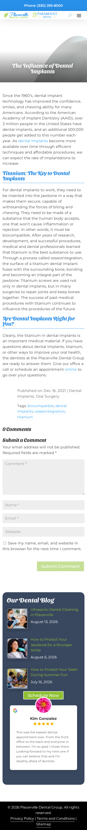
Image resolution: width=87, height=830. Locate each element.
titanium (25, 417)
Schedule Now (43, 695)
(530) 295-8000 (50, 6)
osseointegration (50, 411)
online (71, 369)
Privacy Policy (22, 818)
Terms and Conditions (56, 818)
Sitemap (43, 824)
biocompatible (40, 406)
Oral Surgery (47, 396)
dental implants (33, 141)
